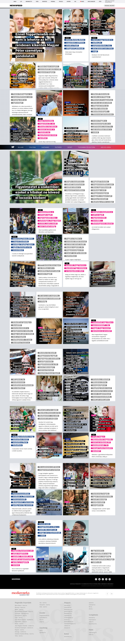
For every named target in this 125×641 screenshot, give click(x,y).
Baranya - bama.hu (20, 607)
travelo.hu (67, 619)
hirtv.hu (41, 619)
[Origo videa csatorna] (106, 579)
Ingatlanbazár (91, 1)
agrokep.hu (43, 632)
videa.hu (91, 621)
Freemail (53, 1)
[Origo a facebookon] (96, 579)
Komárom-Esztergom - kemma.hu (24, 627)
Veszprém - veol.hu (45, 604)
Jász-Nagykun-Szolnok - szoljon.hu (24, 625)
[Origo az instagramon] (103, 579)
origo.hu (42, 621)
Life (21, 1)
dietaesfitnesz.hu (68, 621)
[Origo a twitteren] (99, 579)
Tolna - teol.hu (19, 635)
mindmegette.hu (68, 617)
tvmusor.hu (67, 627)
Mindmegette (29, 1)
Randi (82, 1)
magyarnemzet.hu (44, 615)
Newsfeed (44, 1)
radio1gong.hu (93, 632)
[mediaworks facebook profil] (107, 593)
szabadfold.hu (43, 617)
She (75, 1)
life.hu (90, 606)
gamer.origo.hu (68, 611)
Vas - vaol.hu (43, 602)
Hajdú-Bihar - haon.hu (21, 621)
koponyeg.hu (92, 619)
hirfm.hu (91, 634)
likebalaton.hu (68, 613)
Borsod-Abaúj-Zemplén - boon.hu (24, 611)
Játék (100, 1)
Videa (37, 1)
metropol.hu (92, 604)
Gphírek (69, 1)
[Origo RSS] (110, 579)
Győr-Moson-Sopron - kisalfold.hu (24, 619)
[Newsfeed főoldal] (16, 579)
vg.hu (41, 630)
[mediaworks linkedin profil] (111, 593)
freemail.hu (92, 617)
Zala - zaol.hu (43, 606)
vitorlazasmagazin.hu (70, 623)
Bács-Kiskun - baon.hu (21, 605)
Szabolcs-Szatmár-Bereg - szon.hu (24, 633)
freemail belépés (109, 5)
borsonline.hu (68, 636)
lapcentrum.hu (93, 623)
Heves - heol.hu (19, 623)
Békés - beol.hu (19, 609)
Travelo (61, 1)
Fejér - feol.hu (18, 617)
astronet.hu (67, 605)
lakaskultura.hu (68, 609)
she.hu (91, 608)
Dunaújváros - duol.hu (21, 615)
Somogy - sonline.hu (20, 631)
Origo (15, 1)
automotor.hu (67, 607)
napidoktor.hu (68, 615)
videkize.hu (67, 625)
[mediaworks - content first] (20, 594)
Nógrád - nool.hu (19, 629)
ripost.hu (91, 602)
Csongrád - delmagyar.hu (22, 613)
